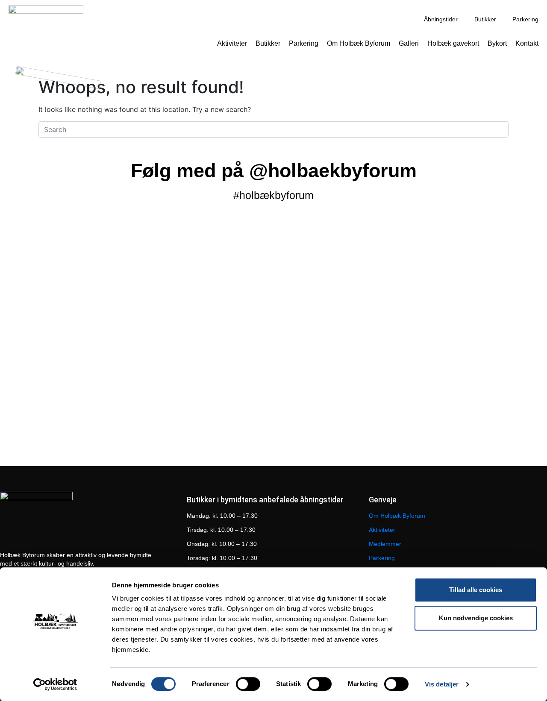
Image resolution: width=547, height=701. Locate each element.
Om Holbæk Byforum (358, 43)
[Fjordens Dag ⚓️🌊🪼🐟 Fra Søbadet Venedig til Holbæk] (273, 291)
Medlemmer (385, 543)
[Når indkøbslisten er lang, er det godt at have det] (164, 297)
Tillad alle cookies (475, 589)
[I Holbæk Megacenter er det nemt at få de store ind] (492, 302)
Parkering (303, 43)
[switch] (248, 684)
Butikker (268, 43)
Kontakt (526, 43)
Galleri (409, 43)
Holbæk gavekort (453, 43)
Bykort (497, 43)
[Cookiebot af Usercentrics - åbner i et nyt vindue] (55, 684)
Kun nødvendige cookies (476, 618)
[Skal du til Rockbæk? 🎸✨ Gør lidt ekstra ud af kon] (54, 276)
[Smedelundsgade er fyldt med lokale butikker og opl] (383, 281)
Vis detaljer (442, 684)
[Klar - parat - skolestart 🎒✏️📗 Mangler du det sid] (54, 420)
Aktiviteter (232, 43)
